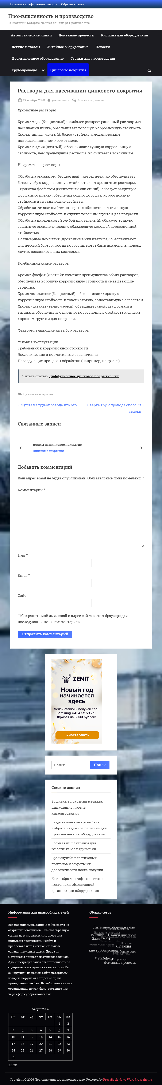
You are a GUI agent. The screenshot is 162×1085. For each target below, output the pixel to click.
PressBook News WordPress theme (127, 1079)
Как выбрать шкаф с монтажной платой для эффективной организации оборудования (78, 884)
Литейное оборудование (68, 46)
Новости (103, 46)
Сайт (22, 595)
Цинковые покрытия (68, 70)
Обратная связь (72, 4)
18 (22, 1044)
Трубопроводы (24, 70)
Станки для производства (92, 58)
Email (24, 575)
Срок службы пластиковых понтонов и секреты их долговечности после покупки (77, 863)
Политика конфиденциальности (33, 4)
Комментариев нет (91, 100)
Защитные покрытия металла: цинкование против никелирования (77, 807)
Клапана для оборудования (124, 35)
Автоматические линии (31, 35)
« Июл (12, 1065)
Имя (23, 555)
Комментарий (31, 490)
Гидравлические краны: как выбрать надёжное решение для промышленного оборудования (79, 828)
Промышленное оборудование (38, 58)
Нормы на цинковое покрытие (50, 444)
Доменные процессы (76, 35)
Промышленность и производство (51, 16)
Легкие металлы (26, 46)
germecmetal (61, 100)
